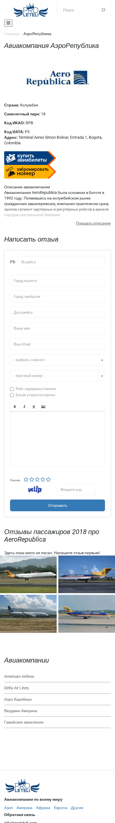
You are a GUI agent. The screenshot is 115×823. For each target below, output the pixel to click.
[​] (57, 439)
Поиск (103, 10)
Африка (43, 807)
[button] (15, 406)
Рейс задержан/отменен (36, 389)
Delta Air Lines (16, 688)
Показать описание (93, 223)
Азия (8, 807)
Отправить (57, 505)
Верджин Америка (20, 710)
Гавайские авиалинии (24, 722)
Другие (77, 807)
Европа (60, 807)
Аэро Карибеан (18, 699)
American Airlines (19, 676)
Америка (24, 807)
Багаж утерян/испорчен (35, 395)
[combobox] (57, 360)
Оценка (15, 480)
